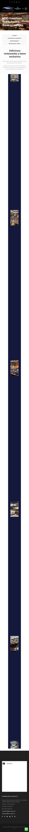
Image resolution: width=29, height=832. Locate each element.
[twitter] (14, 2)
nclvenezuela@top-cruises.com (8, 811)
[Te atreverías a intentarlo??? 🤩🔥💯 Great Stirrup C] (14, 789)
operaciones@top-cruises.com (8, 813)
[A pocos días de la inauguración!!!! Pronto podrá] (14, 774)
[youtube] (16, 2)
